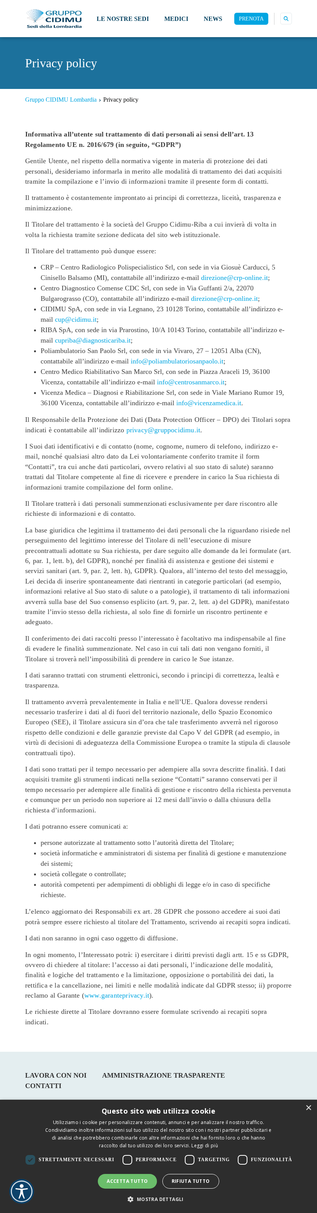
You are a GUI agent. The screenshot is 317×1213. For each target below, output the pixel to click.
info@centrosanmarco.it (191, 382)
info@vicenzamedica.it (208, 403)
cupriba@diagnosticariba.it (93, 340)
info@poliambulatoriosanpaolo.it (177, 361)
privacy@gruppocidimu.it (163, 430)
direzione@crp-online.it (234, 277)
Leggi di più (204, 1145)
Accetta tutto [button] (127, 1181)
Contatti (43, 1086)
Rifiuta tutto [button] (191, 1181)
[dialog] (158, 1156)
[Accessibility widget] (21, 1191)
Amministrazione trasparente (163, 1075)
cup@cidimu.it (76, 319)
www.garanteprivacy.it (116, 995)
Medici (176, 18)
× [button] (308, 1108)
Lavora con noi (56, 1075)
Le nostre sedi (123, 18)
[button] (158, 1199)
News (213, 18)
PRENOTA (251, 19)
